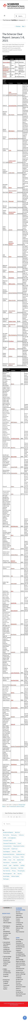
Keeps (10, 256)
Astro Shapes (11, 114)
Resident (13, 716)
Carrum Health (14, 467)
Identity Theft (20, 859)
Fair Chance (16, 857)
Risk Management (7, 873)
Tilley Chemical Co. (13, 335)
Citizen (12, 486)
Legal (10, 865)
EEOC (19, 851)
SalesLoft (13, 724)
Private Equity (12, 806)
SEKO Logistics (12, 283)
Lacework (13, 652)
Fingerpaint (11, 201)
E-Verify (14, 851)
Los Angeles (6, 868)
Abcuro (12, 384)
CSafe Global (11, 172)
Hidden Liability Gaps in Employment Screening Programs (7, 972)
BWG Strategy (12, 130)
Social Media (6, 876)
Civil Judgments (12, 837)
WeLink (12, 800)
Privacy (14, 870)
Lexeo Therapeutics (15, 672)
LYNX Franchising (12, 267)
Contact (18, 921)
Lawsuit (5, 865)
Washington (6, 879)
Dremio (12, 548)
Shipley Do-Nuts (12, 300)
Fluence (12, 568)
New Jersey (13, 868)
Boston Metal (13, 456)
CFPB (4, 837)
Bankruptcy (14, 835)
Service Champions (13, 292)
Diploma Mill (6, 848)
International (6, 862)
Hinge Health (14, 583)
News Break (13, 685)
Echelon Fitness (14, 554)
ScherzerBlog (19, 917)
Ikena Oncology (14, 610)
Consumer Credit (7, 840)
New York (20, 868)
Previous (18, 26)
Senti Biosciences (15, 759)
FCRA (22, 857)
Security (20, 873)
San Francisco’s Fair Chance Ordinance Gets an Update (7, 919)
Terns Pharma (14, 794)
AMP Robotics (14, 422)
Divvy (12, 535)
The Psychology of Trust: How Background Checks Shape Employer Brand (7, 961)
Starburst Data (14, 772)
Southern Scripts (12, 321)
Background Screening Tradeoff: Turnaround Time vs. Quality (6, 984)
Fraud (9, 859)
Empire (10, 187)
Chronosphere (14, 473)
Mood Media (11, 277)
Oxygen (12, 692)
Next (23, 26)
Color (12, 494)
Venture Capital (20, 806)
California (21, 835)
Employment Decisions (8, 854)
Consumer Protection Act (9, 843)
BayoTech (13, 447)
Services (18, 911)
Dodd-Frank (14, 848)
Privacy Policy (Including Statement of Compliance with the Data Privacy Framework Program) (20, 945)
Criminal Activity (7, 846)
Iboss (12, 591)
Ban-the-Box (6, 835)
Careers (18, 919)
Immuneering (14, 624)
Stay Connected (20, 931)
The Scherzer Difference (19, 914)
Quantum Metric (14, 707)
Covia (10, 150)
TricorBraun (11, 341)
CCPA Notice (19, 952)
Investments (14, 862)
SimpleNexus (14, 764)
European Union (7, 857)
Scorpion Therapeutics (16, 746)
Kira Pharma (13, 634)
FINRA (4, 859)
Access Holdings (6, 62)
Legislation (16, 865)
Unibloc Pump (12, 348)
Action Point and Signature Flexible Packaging (13, 94)
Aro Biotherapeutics (15, 438)
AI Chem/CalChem (13, 105)
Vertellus (10, 356)
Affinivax (13, 408)
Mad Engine (11, 271)
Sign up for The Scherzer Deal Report (19, 928)
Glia (12, 576)
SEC (15, 873)
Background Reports (8, 832)
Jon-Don (10, 229)
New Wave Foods (14, 680)
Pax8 (12, 700)
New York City (6, 870)
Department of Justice (18, 846)
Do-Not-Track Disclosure (19, 980)
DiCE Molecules (14, 526)
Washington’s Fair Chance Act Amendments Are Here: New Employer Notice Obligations (7, 932)
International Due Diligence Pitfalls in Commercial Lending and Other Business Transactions (7, 947)
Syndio (12, 782)
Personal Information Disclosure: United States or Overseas (20, 986)
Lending (22, 865)
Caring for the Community (19, 923)
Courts (19, 843)
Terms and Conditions (18, 976)
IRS (20, 862)
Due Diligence (6, 851)
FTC (14, 859)
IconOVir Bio (13, 603)
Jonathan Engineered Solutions (11, 243)
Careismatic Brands (13, 138)
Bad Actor (17, 832)
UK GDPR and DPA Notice (21, 956)
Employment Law (20, 854)
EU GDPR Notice (20, 954)
